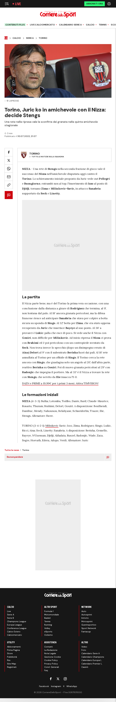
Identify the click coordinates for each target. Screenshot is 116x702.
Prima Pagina (13, 650)
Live (18, 4)
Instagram (56, 686)
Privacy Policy (51, 663)
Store (10, 653)
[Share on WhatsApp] (9, 169)
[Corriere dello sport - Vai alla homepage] (58, 14)
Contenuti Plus (15, 24)
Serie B (10, 618)
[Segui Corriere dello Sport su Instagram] (65, 679)
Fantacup (86, 631)
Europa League (14, 624)
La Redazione (50, 650)
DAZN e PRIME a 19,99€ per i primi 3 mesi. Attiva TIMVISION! (60, 383)
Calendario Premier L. (91, 663)
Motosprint (87, 621)
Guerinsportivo (88, 624)
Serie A (30, 38)
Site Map (11, 663)
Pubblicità (12, 656)
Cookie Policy (51, 660)
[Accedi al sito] (109, 4)
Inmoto (85, 618)
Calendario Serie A (70, 24)
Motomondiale (51, 614)
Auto (83, 611)
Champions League (16, 621)
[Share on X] (9, 160)
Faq (46, 670)
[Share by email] (9, 177)
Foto (83, 650)
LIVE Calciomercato (42, 24)
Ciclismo (48, 635)
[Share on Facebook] (9, 152)
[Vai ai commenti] (9, 195)
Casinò (84, 667)
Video (84, 646)
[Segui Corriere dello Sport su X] (58, 679)
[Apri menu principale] (7, 4)
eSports (48, 631)
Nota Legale (50, 653)
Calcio (90, 24)
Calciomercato (14, 635)
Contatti (48, 646)
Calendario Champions (92, 656)
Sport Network (88, 628)
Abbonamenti (14, 646)
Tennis (103, 24)
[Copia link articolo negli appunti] (9, 185)
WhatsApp (71, 686)
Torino (43, 38)
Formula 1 (48, 611)
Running (48, 624)
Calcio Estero (13, 631)
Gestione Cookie (52, 656)
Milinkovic (51, 425)
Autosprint (86, 614)
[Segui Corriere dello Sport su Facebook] (51, 679)
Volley (47, 628)
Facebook (44, 686)
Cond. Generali (51, 667)
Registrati (11, 667)
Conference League (16, 628)
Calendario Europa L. (91, 660)
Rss (8, 660)
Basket (47, 618)
